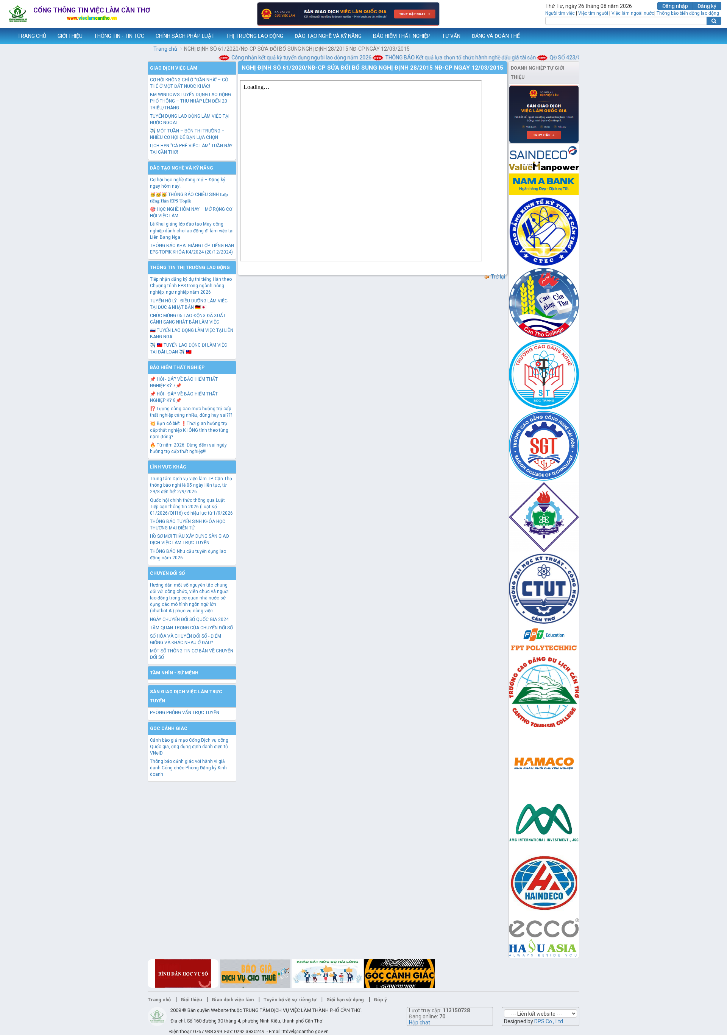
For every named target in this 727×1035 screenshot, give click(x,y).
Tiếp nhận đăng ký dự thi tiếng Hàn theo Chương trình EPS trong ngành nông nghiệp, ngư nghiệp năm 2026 (191, 286)
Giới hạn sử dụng (345, 999)
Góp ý (380, 999)
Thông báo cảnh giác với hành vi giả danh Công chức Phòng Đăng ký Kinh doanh (188, 768)
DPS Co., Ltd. (549, 1021)
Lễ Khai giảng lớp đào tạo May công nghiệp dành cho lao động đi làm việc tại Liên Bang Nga (192, 230)
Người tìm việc (560, 13)
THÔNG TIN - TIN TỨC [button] (119, 36)
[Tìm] (714, 21)
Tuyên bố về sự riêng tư (290, 999)
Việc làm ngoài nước (633, 13)
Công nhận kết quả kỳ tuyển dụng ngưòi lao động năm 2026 (288, 57)
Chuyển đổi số (167, 573)
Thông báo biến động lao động (688, 13)
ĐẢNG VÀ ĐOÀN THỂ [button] (496, 36)
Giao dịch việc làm (173, 68)
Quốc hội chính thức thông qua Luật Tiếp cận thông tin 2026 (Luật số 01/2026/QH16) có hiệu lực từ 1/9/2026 (191, 507)
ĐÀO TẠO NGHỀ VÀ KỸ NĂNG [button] (328, 36)
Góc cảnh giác (168, 728)
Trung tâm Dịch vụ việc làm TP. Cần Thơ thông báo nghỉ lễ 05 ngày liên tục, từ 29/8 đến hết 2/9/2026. (191, 485)
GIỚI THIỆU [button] (70, 36)
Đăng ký (706, 6)
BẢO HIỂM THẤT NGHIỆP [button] (402, 36)
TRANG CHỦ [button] (31, 36)
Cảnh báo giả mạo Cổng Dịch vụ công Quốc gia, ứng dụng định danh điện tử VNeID (189, 747)
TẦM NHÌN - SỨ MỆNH (174, 672)
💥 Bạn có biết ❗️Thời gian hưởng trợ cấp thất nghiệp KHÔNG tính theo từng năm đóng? (189, 430)
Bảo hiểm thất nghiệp (177, 367)
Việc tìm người (593, 13)
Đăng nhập (675, 6)
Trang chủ (165, 49)
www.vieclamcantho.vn (6, 36)
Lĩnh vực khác (168, 467)
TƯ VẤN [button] (451, 36)
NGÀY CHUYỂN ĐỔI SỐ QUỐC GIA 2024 (189, 619)
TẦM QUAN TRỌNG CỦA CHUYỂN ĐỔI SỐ (191, 627)
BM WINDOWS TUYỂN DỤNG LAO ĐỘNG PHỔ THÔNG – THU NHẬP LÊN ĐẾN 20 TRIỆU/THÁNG (190, 101)
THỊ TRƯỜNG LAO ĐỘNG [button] (254, 36)
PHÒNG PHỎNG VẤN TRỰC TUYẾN (184, 712)
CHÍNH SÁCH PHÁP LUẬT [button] (185, 36)
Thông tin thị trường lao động (190, 267)
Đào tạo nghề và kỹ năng (181, 168)
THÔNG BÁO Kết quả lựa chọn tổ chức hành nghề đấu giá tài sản (447, 57)
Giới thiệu (191, 999)
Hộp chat (419, 1022)
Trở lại (497, 277)
